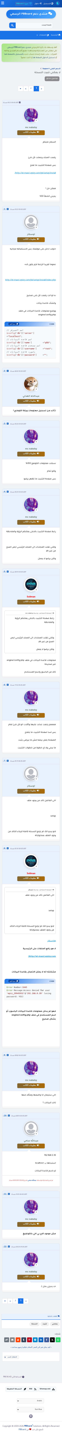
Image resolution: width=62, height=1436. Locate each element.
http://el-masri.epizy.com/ (42, 956)
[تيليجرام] (35, 1339)
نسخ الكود (12, 324)
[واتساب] (58, 1339)
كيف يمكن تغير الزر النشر (41, 1347)
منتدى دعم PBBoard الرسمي (19, 47)
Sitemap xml (45, 1389)
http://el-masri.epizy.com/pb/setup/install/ (35, 173)
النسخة (34, 1324)
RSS (30, 1389)
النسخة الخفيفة (14, 1389)
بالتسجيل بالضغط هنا (14, 54)
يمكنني (55, 1324)
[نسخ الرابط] (6, 1339)
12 (5, 1246)
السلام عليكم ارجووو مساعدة (22, 1347)
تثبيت (45, 1324)
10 (5, 1115)
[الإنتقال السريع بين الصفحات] (20, 88)
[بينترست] (29, 1339)
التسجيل (47, 4)
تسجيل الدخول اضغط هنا (44, 58)
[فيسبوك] (46, 1339)
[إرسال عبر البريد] (12, 1339)
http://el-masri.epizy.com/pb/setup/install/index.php (30, 280)
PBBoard (22, 1430)
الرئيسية (54, 35)
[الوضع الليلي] (58, 3)
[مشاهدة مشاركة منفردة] (7, 209)
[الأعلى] (31, 1416)
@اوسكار (51, 941)
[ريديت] (18, 1339)
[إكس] (52, 1339)
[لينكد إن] (41, 1339)
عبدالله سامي (32, 1180)
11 (5, 1194)
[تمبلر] (23, 1339)
